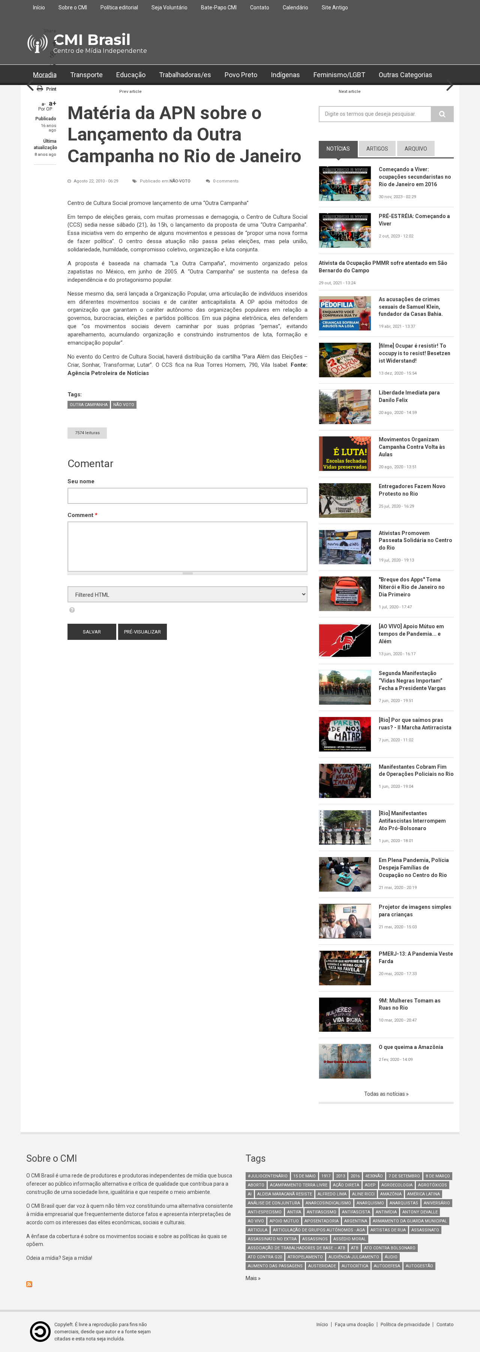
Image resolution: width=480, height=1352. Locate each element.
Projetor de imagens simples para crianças (415, 910)
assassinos (315, 1239)
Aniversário (437, 1203)
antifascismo (321, 1212)
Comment (83, 515)
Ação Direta (346, 1185)
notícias (342, 149)
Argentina (355, 1221)
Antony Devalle (420, 1212)
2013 (340, 1176)
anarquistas (404, 1203)
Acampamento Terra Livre (298, 1185)
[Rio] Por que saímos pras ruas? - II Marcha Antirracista (415, 724)
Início (39, 7)
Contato (259, 7)
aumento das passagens (275, 1266)
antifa (294, 1212)
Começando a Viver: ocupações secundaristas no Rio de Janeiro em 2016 (415, 176)
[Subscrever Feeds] (130, 1284)
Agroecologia (396, 1185)
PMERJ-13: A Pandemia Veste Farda (416, 957)
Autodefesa (387, 1266)
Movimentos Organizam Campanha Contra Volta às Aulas (412, 446)
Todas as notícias (385, 1094)
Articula (257, 1230)
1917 (325, 1176)
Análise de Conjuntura (274, 1203)
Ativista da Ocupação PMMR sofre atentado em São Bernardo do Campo (383, 266)
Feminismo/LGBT (339, 75)
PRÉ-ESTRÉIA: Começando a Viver (414, 220)
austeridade (322, 1266)
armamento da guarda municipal (410, 1221)
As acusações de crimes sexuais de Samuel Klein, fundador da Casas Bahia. (411, 306)
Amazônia (391, 1194)
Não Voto (123, 404)
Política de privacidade (405, 1324)
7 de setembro (404, 1176)
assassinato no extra (272, 1239)
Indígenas (285, 75)
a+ (52, 103)
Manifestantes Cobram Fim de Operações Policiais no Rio (416, 770)
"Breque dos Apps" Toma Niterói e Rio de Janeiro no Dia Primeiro (412, 587)
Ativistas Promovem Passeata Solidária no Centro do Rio (415, 540)
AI (250, 1194)
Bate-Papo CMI (219, 7)
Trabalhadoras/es (185, 75)
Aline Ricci (363, 1194)
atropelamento (305, 1257)
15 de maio (304, 1176)
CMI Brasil (91, 39)
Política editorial (119, 7)
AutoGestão (419, 1266)
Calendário (295, 7)
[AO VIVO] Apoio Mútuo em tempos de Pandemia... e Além (411, 633)
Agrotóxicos (432, 1185)
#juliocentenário (268, 1176)
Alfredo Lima (332, 1194)
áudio (391, 1257)
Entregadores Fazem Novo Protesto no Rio (412, 490)
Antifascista (356, 1212)
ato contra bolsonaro (390, 1248)
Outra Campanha (89, 404)
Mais (252, 1278)
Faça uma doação (354, 1324)
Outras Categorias (405, 75)
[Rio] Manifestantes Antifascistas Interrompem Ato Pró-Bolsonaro (412, 820)
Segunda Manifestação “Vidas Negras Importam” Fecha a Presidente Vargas (412, 680)
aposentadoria (321, 1221)
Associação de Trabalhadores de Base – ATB (296, 1248)
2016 (355, 1176)
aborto (256, 1185)
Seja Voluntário (170, 7)
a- (44, 104)
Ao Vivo (256, 1221)
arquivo (416, 149)
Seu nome (81, 481)
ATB (354, 1248)
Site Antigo (335, 7)
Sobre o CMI (72, 7)
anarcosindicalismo (328, 1203)
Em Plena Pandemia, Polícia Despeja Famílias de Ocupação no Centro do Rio (414, 867)
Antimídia (386, 1212)
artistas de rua (388, 1230)
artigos (377, 149)
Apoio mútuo (284, 1221)
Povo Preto (241, 75)
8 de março (438, 1176)
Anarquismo (370, 1203)
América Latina (423, 1194)
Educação (131, 75)
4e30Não (374, 1176)
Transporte (86, 75)
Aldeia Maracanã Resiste (284, 1194)
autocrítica (355, 1266)
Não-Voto (180, 181)
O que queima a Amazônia (411, 1047)
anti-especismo (265, 1212)
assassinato (425, 1230)
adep (370, 1185)
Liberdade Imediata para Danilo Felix (409, 396)
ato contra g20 (265, 1257)
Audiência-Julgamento (353, 1257)
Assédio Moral (349, 1239)
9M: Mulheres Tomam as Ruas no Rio (410, 1004)
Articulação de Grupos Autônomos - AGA (319, 1230)
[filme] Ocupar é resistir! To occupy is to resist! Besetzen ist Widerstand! (414, 353)
